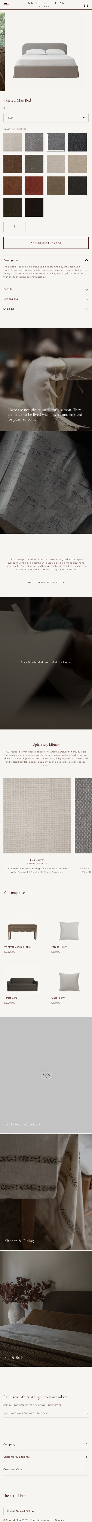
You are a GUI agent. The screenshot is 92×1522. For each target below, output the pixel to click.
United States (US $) (19, 1511)
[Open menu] (9, 4)
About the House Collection (46, 582)
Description (10, 260)
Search (34, 1520)
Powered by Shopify (52, 1520)
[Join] (85, 1412)
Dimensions (10, 298)
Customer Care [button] (12, 1469)
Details (7, 288)
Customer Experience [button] (16, 1456)
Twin (10, 117)
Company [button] (9, 1444)
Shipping (8, 308)
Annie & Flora (14, 1520)
